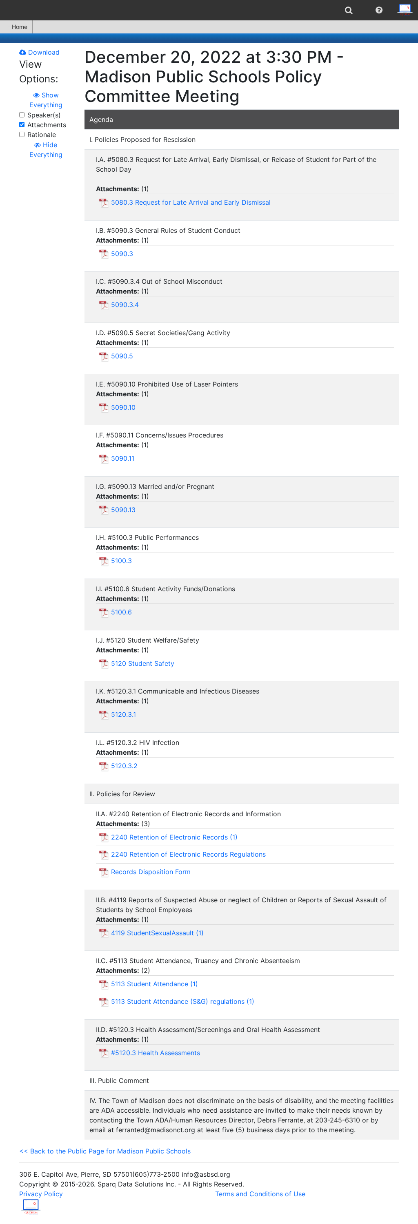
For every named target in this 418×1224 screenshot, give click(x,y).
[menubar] (209, 10)
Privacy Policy (41, 1194)
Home (19, 26)
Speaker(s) (44, 115)
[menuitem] (349, 10)
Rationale (41, 134)
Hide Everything (45, 150)
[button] (379, 10)
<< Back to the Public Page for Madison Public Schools (105, 1151)
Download (43, 52)
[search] (349, 10)
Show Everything (45, 100)
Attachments (46, 125)
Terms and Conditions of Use (260, 1194)
